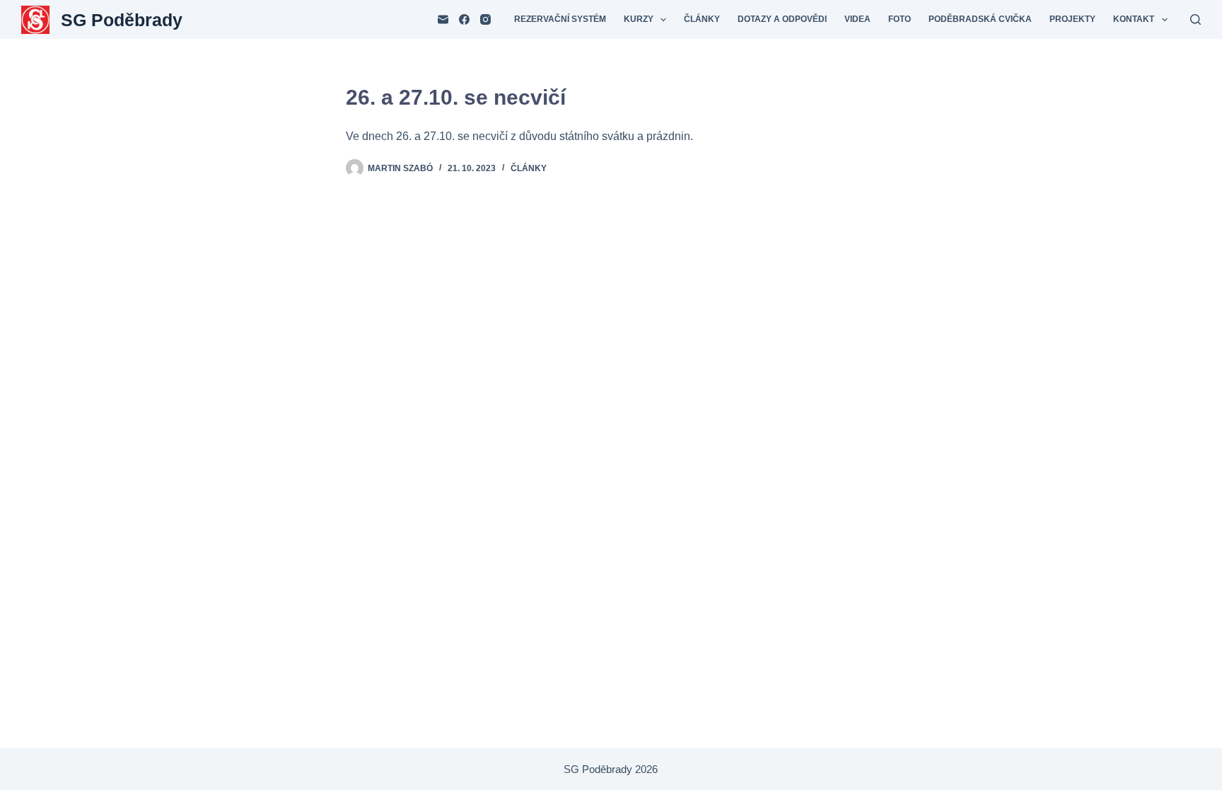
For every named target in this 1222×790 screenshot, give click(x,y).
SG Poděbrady (121, 20)
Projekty (1072, 19)
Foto (899, 19)
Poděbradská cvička (980, 19)
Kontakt (1133, 19)
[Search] (1195, 19)
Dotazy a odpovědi (782, 19)
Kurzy (638, 19)
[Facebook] (464, 19)
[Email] (443, 19)
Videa (857, 19)
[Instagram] (485, 19)
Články (702, 19)
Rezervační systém (560, 19)
